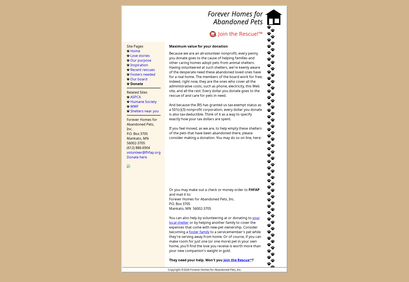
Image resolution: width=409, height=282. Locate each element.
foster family (199, 232)
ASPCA (135, 97)
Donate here (137, 157)
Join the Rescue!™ (240, 34)
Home (135, 51)
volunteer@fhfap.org (144, 152)
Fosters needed (142, 74)
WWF (134, 106)
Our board (138, 79)
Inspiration (139, 65)
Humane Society (143, 101)
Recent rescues (142, 69)
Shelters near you (144, 111)
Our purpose (140, 60)
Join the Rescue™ (237, 260)
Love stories (140, 55)
